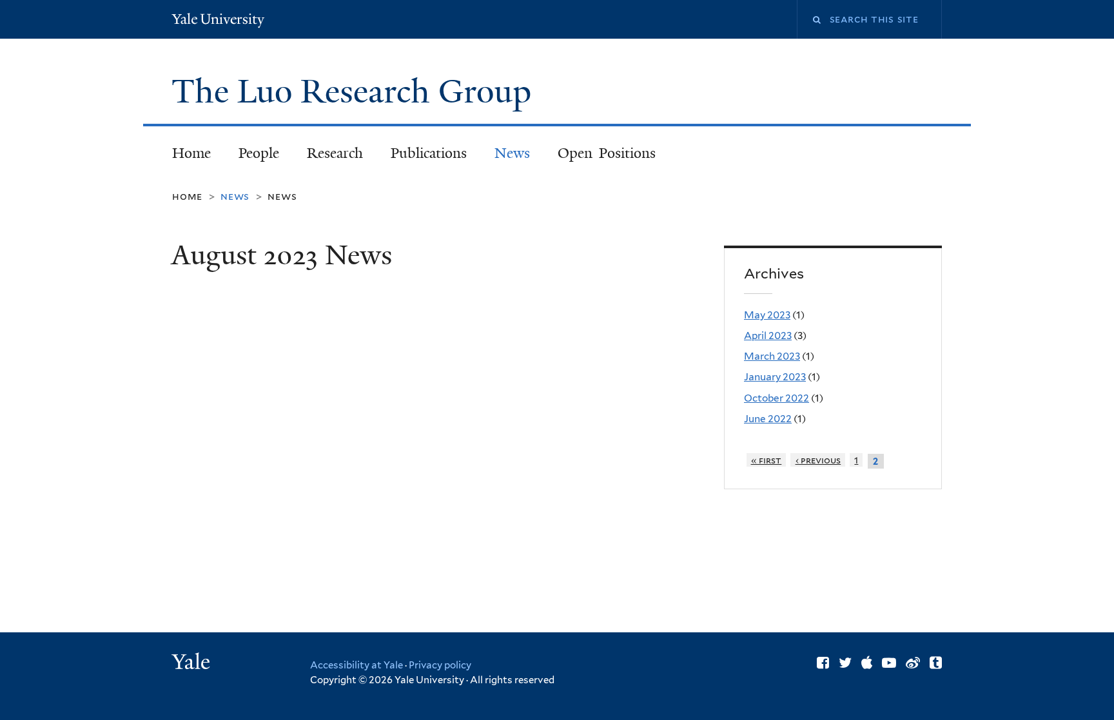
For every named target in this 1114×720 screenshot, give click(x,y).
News (512, 153)
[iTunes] (866, 663)
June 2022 (768, 419)
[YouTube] (889, 663)
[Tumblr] (936, 663)
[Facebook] (823, 663)
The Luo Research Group (355, 91)
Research (335, 153)
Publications (429, 153)
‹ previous (818, 459)
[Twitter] (845, 663)
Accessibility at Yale (356, 665)
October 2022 (776, 398)
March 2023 (772, 356)
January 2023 (775, 377)
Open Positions (607, 153)
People (259, 153)
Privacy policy (440, 665)
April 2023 (768, 335)
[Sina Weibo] (913, 663)
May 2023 (767, 315)
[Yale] (192, 663)
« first (766, 459)
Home (191, 153)
